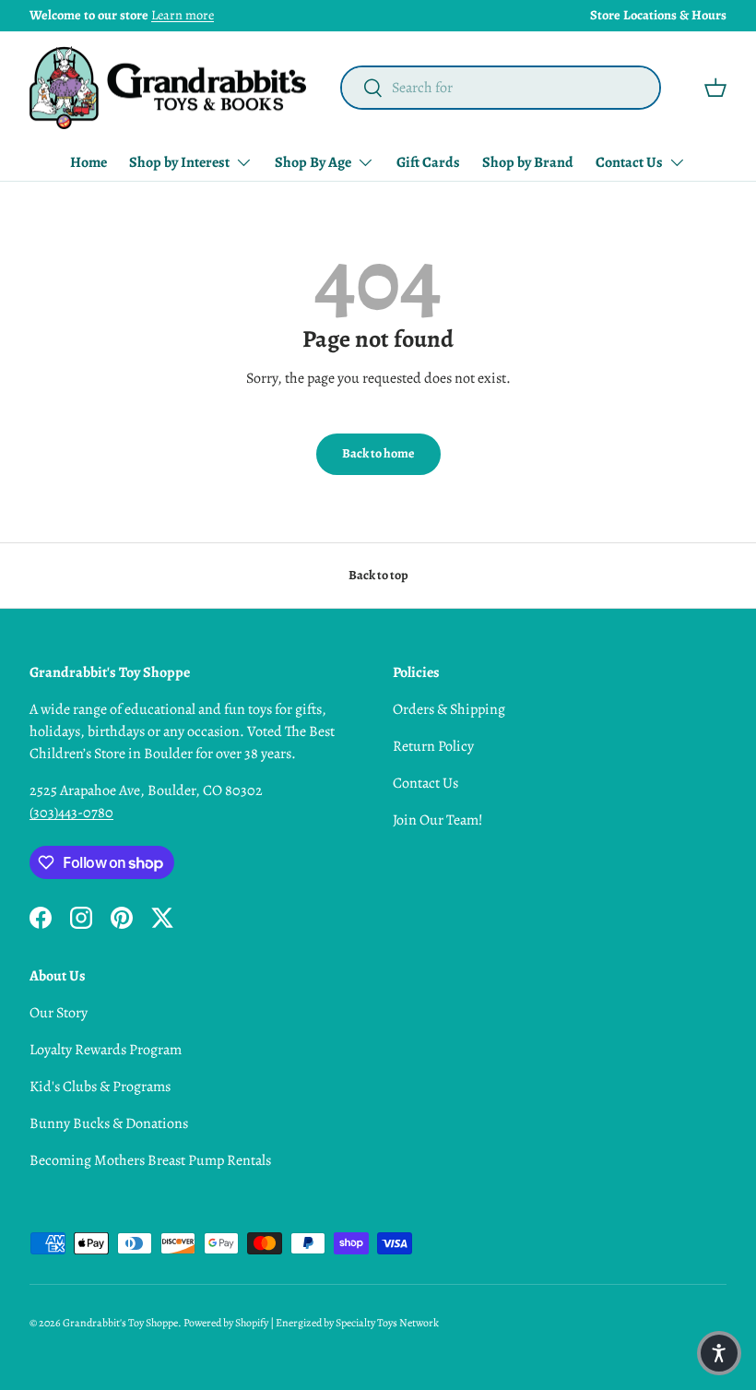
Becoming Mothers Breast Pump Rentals (150, 1160)
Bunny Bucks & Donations (109, 1123)
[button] (715, 87)
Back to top (378, 575)
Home (88, 162)
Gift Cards (428, 162)
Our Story (59, 1013)
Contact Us (425, 783)
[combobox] (500, 87)
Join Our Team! (438, 820)
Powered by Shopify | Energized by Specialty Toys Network (311, 1322)
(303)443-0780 (71, 812)
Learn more (182, 15)
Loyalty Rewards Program (106, 1050)
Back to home (378, 453)
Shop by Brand (527, 162)
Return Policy (433, 746)
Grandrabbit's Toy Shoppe (120, 1322)
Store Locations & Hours (658, 15)
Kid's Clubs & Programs (100, 1086)
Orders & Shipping (449, 709)
